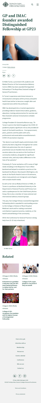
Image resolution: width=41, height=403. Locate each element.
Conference (20, 360)
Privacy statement (20, 394)
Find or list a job (20, 339)
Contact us (20, 368)
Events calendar (20, 356)
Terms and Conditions (20, 388)
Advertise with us (20, 343)
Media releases (11, 67)
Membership (20, 347)
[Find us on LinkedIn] (14, 376)
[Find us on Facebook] (19, 376)
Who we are (20, 364)
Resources (20, 351)
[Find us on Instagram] (24, 376)
